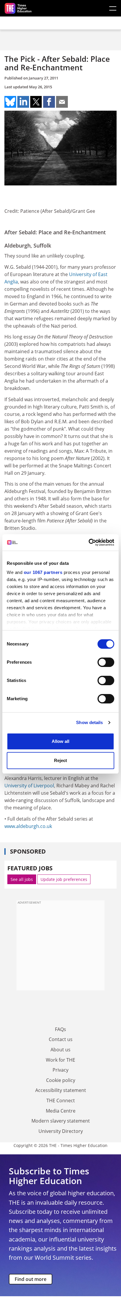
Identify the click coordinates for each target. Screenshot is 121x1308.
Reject (60, 760)
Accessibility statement (60, 1090)
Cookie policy (60, 1080)
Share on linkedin (23, 102)
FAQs (60, 1029)
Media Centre (60, 1111)
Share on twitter (36, 102)
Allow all (60, 741)
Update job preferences (64, 879)
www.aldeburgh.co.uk (28, 826)
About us (60, 1049)
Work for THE (60, 1060)
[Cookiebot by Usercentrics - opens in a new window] (88, 542)
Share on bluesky (10, 102)
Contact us (61, 1039)
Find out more (30, 1279)
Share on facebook (49, 102)
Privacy (60, 1070)
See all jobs (22, 879)
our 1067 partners (43, 572)
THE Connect (60, 1100)
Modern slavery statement (60, 1121)
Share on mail (62, 102)
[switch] (106, 662)
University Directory (60, 1131)
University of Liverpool (29, 785)
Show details (89, 722)
